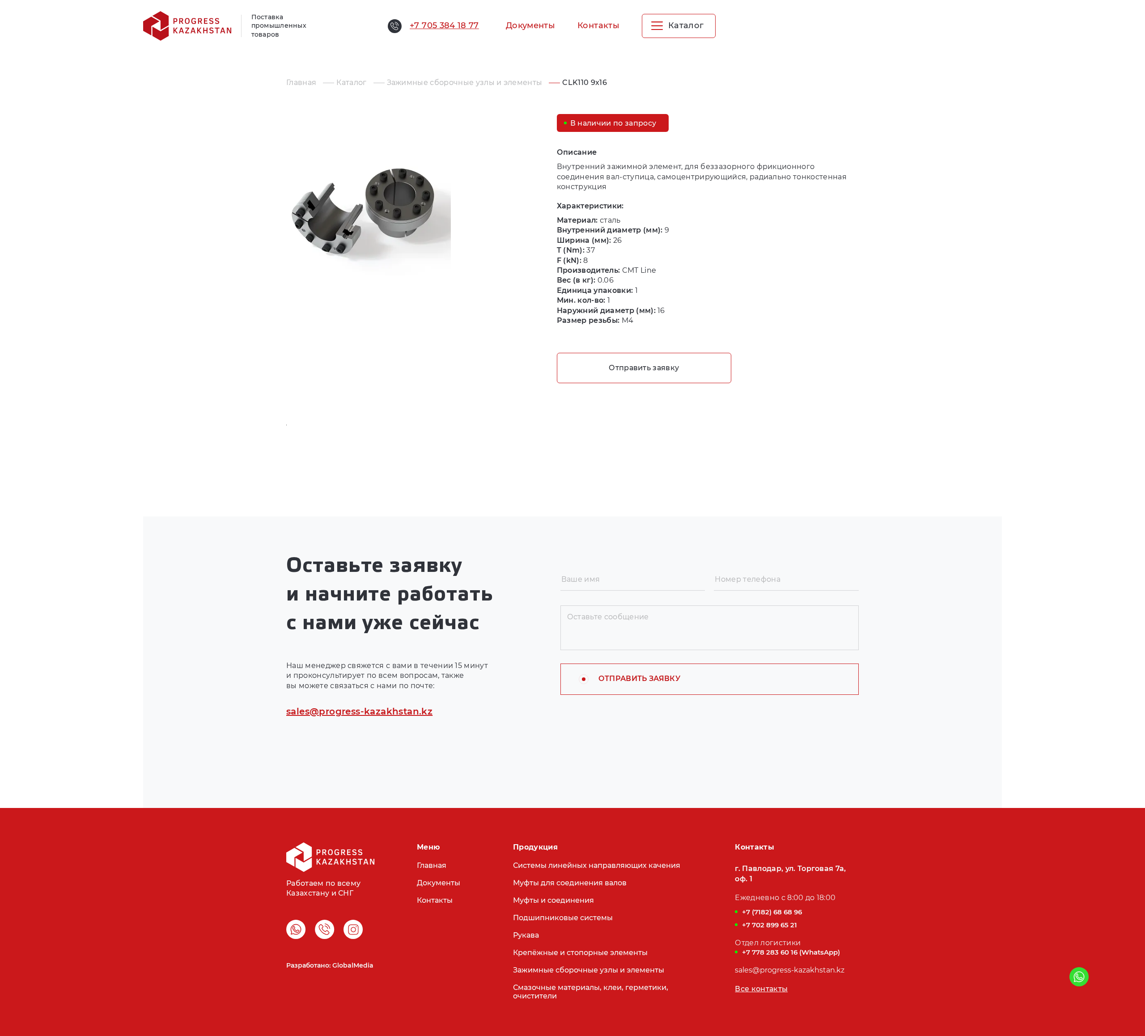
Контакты (598, 25)
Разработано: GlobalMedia (329, 965)
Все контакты (761, 989)
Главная (301, 82)
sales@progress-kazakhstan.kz (359, 711)
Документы (530, 25)
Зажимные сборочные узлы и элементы (465, 82)
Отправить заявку (644, 368)
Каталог (351, 82)
